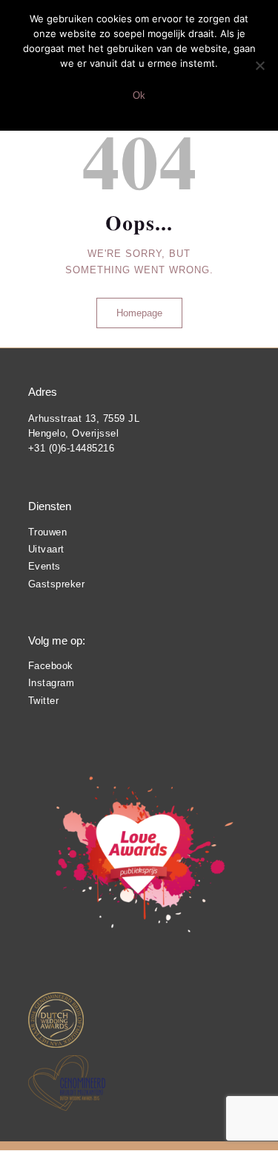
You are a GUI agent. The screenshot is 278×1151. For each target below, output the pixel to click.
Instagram (51, 682)
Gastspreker (56, 584)
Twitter (43, 700)
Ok (139, 95)
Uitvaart (46, 549)
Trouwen (47, 532)
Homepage (139, 313)
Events (44, 566)
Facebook (50, 665)
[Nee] (259, 65)
